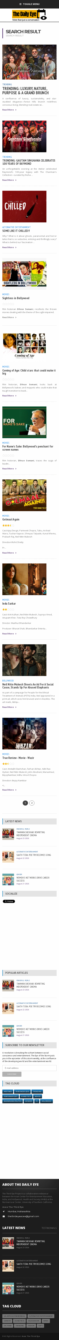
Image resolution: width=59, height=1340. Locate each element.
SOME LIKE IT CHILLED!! (16, 231)
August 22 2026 (23, 858)
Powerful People (23, 829)
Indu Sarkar (9, 603)
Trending (7, 84)
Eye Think (8, 1326)
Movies (5, 294)
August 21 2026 (23, 883)
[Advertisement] (29, 937)
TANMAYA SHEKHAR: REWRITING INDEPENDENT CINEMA (31, 834)
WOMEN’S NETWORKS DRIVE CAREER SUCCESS (33, 879)
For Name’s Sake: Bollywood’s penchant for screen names (27, 447)
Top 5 (40, 1326)
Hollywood (46, 1101)
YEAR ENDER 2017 (10, 1096)
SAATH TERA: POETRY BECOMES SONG (34, 854)
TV (37, 1101)
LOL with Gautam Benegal (14, 1316)
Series (45, 1321)
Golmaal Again (11, 519)
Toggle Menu (31, 4)
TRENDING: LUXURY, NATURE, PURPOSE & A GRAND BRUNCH (25, 90)
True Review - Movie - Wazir (18, 758)
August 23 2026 (23, 838)
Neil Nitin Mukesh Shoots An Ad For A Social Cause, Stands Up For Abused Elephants (27, 685)
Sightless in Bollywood (15, 298)
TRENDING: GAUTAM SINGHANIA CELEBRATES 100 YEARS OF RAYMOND (28, 161)
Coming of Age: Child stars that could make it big (29, 371)
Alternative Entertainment (16, 227)
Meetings (8, 1092)
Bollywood (8, 680)
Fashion (31, 1326)
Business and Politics (12, 1101)
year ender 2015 (22, 1092)
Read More (8, 110)
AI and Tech (26, 1096)
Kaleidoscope (33, 1321)
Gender (19, 874)
